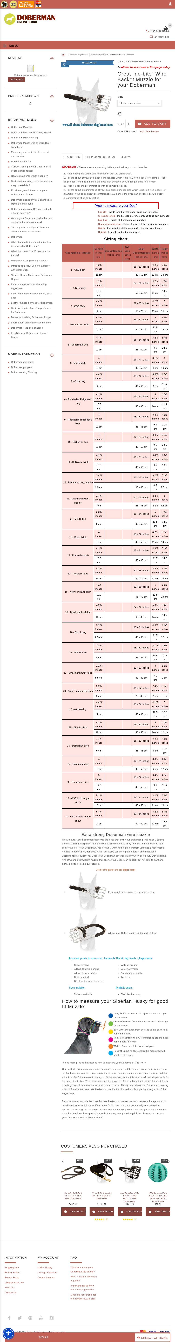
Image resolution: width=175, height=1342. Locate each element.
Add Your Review (149, 131)
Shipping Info (12, 1267)
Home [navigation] (63, 55)
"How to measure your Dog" (116, 205)
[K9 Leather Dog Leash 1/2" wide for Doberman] (73, 1172)
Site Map (9, 1287)
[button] (8, 1334)
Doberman (17, 236)
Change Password (47, 1272)
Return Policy (12, 1277)
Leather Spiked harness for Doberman (32, 302)
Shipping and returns (100, 157)
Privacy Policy (12, 1272)
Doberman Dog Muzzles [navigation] (78, 55)
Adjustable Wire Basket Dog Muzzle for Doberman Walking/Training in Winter (130, 1197)
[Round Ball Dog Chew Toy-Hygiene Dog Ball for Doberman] (158, 1172)
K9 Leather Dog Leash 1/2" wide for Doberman (73, 1195)
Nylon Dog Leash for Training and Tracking (101, 1195)
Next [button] (168, 1161)
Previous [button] (62, 1161)
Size (120, 96)
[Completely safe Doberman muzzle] (87, 892)
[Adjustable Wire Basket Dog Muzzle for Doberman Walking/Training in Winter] (129, 1172)
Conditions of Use (14, 1282)
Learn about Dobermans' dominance (31, 322)
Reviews (125, 157)
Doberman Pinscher (22, 127)
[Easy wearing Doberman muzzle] (87, 933)
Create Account (46, 1277)
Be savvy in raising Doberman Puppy (31, 317)
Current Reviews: (126, 131)
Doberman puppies (21, 367)
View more (16, 79)
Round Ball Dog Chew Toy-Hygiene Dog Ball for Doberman (158, 1197)
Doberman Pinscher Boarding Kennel (31, 132)
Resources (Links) (21, 161)
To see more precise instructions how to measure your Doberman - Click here (104, 1062)
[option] (73, 1188)
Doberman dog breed (22, 362)
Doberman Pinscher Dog (24, 137)
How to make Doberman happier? (29, 175)
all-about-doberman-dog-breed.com (45, 1332)
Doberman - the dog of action (27, 327)
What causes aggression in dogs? (29, 260)
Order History (45, 1267)
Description (72, 157)
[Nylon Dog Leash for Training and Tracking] (101, 1172)
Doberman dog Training (24, 372)
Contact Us (161, 37)
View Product (78, 1211)
